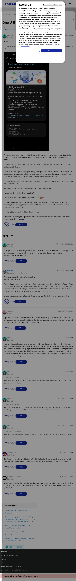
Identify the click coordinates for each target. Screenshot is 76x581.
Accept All (51, 51)
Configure (29, 51)
